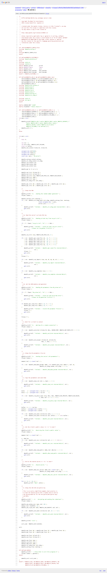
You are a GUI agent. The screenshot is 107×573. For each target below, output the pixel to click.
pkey (24, 10)
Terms (18, 570)
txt (100, 570)
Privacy (14, 570)
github (33, 8)
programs (18, 10)
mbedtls (48, 8)
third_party (26, 8)
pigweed (18, 8)
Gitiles (9, 570)
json (104, 570)
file (47, 13)
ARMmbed (40, 8)
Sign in (103, 2)
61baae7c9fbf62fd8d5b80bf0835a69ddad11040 (68, 8)
